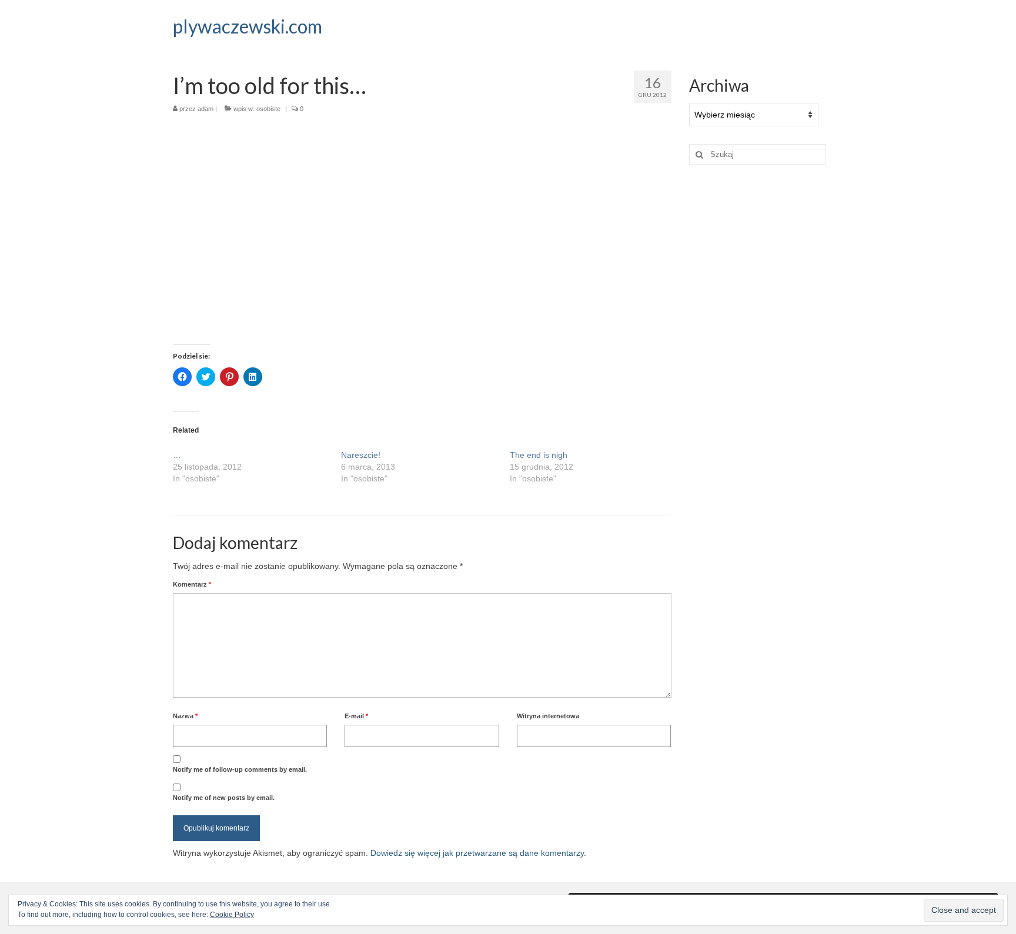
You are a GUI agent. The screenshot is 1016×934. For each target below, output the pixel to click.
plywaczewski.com (247, 26)
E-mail (356, 715)
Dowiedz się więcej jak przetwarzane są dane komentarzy (477, 853)
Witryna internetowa (548, 715)
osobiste (268, 108)
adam (205, 108)
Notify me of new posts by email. (224, 797)
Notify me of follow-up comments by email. (240, 769)
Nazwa (185, 715)
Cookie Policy (232, 914)
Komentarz (192, 584)
